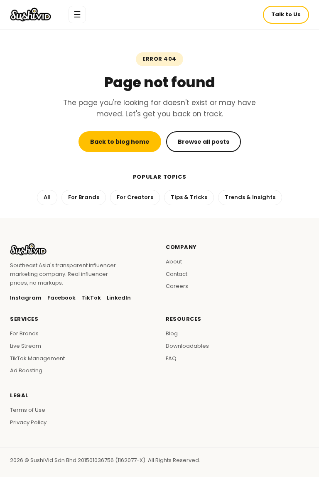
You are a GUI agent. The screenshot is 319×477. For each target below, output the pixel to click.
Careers (177, 286)
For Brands (83, 197)
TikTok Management (37, 358)
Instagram (26, 298)
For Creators (135, 197)
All (47, 197)
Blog (172, 333)
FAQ (171, 358)
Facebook (61, 298)
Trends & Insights (250, 197)
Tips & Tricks (189, 197)
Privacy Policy (28, 422)
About (174, 262)
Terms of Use (27, 410)
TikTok (91, 298)
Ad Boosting (26, 370)
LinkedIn (119, 298)
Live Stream (25, 346)
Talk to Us (286, 14)
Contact (176, 274)
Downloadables (187, 346)
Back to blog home (120, 142)
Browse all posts (203, 142)
